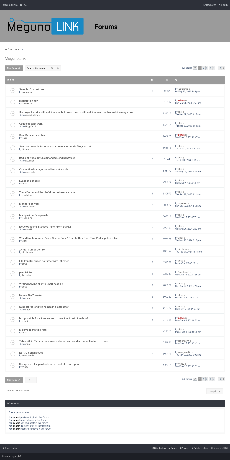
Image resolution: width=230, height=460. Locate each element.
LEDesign (29, 160)
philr (180, 112)
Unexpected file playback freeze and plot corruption (49, 364)
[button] (195, 68)
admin (181, 100)
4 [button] (210, 68)
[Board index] (62, 26)
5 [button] (213, 68)
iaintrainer (27, 92)
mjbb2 (25, 321)
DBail (24, 241)
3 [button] (206, 68)
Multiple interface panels (33, 215)
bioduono (26, 149)
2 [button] (203, 68)
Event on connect (29, 180)
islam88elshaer (33, 115)
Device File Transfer (30, 295)
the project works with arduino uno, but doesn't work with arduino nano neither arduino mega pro (76, 112)
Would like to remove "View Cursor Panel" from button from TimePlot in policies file (68, 238)
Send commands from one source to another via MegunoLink (55, 146)
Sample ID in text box (31, 89)
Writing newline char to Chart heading (41, 283)
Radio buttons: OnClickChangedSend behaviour (47, 157)
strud (24, 183)
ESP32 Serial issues (31, 352)
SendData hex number (32, 135)
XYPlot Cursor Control (32, 249)
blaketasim (183, 341)
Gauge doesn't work (31, 123)
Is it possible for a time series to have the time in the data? (53, 318)
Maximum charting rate (32, 329)
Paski (24, 138)
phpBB (18, 456)
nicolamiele (27, 252)
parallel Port (26, 272)
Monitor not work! (29, 203)
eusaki (28, 229)
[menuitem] (24, 5)
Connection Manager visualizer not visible (43, 169)
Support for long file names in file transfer (44, 306)
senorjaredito (28, 355)
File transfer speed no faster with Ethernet (44, 261)
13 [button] (220, 68)
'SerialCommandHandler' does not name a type (47, 192)
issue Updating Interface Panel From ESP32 (45, 226)
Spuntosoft (183, 272)
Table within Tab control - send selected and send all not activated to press (63, 341)
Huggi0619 (30, 126)
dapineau (30, 206)
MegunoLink (15, 58)
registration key (28, 100)
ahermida (30, 172)
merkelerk (27, 195)
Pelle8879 (27, 103)
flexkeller (26, 275)
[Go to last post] (190, 89)
